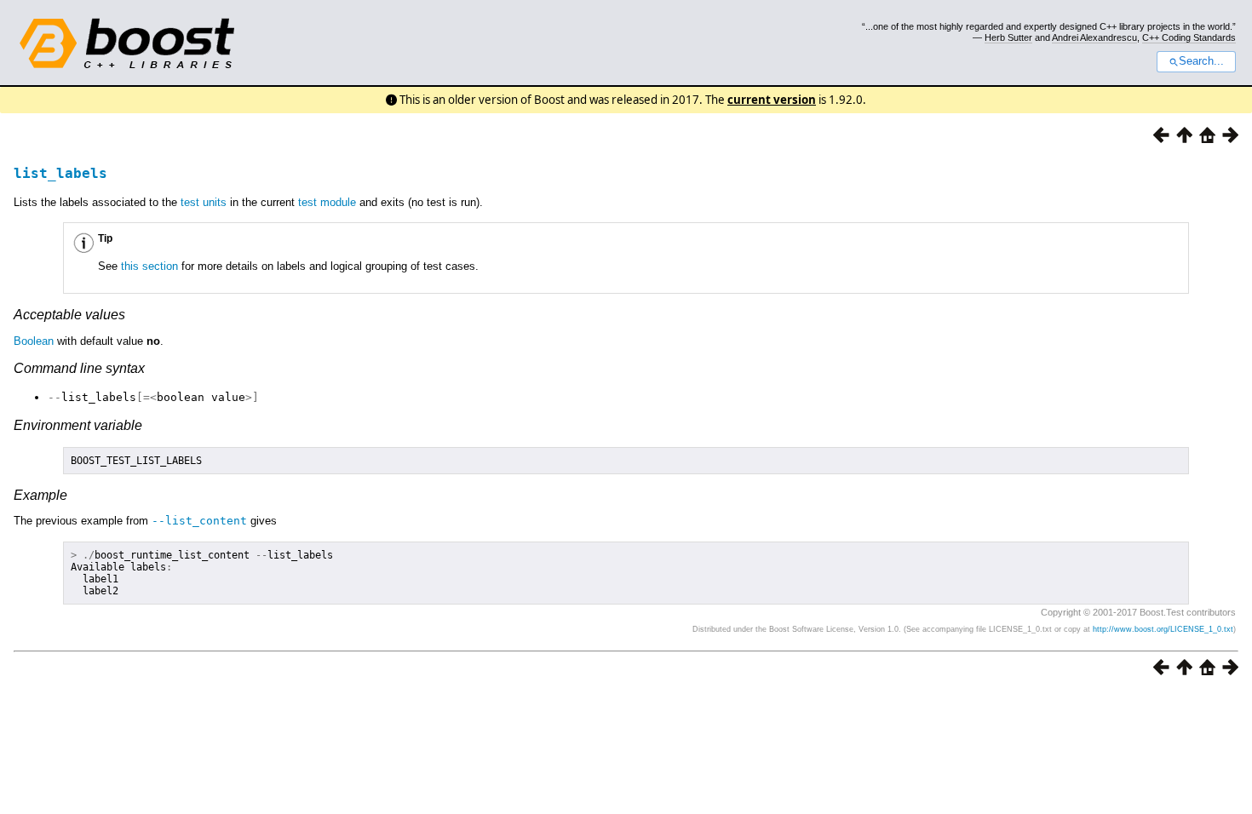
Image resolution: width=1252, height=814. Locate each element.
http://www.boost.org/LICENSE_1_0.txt (1163, 629)
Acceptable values (69, 314)
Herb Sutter (1008, 37)
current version (771, 99)
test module (327, 202)
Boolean (34, 341)
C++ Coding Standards (1189, 37)
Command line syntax (79, 368)
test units (204, 202)
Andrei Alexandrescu (1094, 37)
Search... (1201, 61)
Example (40, 495)
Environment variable (78, 425)
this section (149, 266)
